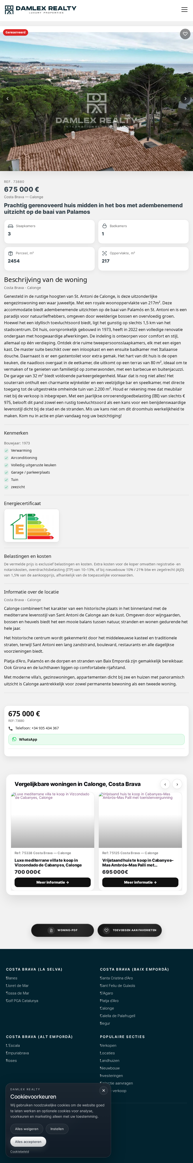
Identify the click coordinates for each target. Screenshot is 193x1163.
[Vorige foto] (8, 99)
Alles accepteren (28, 1142)
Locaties (107, 1053)
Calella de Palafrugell (117, 1016)
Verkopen (108, 1045)
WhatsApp (28, 739)
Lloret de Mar (17, 985)
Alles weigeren (26, 1129)
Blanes (11, 978)
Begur (105, 1023)
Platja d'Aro (109, 1001)
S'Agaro (106, 993)
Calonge (107, 1008)
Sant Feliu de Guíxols (117, 985)
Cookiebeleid (19, 1151)
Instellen (57, 1129)
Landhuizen (109, 1060)
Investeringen (111, 1075)
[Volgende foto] (185, 99)
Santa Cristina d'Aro (116, 978)
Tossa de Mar (17, 993)
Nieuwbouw (110, 1068)
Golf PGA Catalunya (22, 1001)
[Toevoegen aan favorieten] (185, 34)
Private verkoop (113, 1091)
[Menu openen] (184, 9)
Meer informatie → (52, 882)
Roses (11, 1060)
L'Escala (13, 1045)
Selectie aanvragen (116, 1083)
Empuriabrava (17, 1053)
